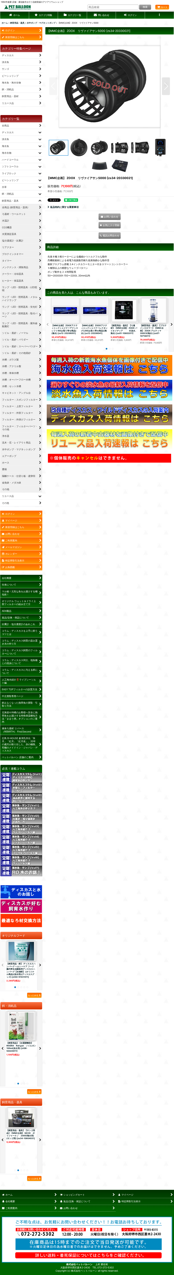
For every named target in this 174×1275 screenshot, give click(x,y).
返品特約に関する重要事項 (64, 207)
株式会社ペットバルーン (79, 1264)
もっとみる (33, 995)
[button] (43, 15)
